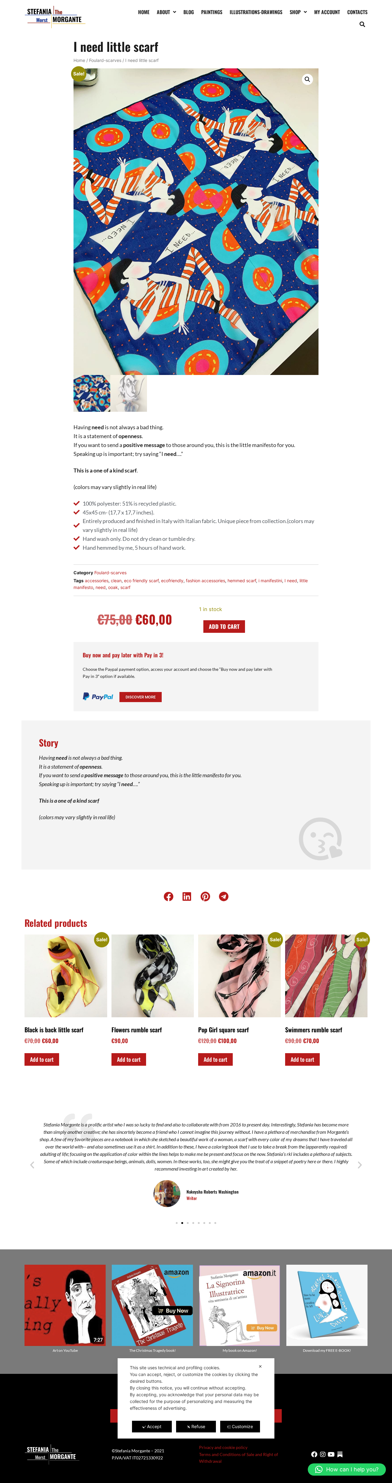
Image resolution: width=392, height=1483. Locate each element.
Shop (295, 12)
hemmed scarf (242, 580)
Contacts (357, 12)
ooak (113, 587)
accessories (96, 580)
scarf (125, 587)
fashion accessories (205, 580)
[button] (362, 24)
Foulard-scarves (105, 60)
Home (143, 12)
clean (116, 580)
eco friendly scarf (141, 580)
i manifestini (270, 580)
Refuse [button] (198, 1426)
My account (327, 12)
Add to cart (224, 626)
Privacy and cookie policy (223, 1447)
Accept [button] (154, 1426)
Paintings (211, 12)
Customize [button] (242, 1426)
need (101, 587)
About (163, 12)
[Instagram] (322, 1454)
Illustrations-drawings (256, 12)
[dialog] (196, 1398)
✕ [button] (260, 1366)
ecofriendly (172, 580)
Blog (188, 12)
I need (291, 580)
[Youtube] (331, 1454)
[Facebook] (314, 1454)
